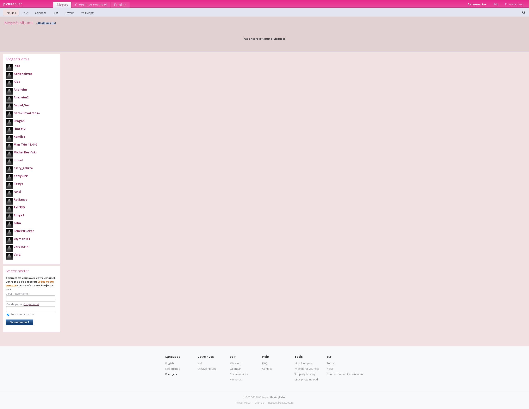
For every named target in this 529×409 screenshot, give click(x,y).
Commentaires (239, 374)
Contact (267, 369)
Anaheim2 (21, 97)
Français (171, 374)
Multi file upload (304, 363)
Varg (17, 254)
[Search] (523, 12)
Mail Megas (87, 13)
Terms (330, 363)
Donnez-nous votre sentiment (345, 374)
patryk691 (21, 176)
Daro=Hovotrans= (27, 113)
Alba (17, 82)
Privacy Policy (243, 402)
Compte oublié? (31, 304)
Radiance (20, 199)
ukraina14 (21, 247)
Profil (56, 13)
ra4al (17, 192)
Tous (25, 13)
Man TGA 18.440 (25, 144)
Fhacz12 (19, 129)
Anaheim (20, 89)
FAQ (264, 363)
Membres (236, 379)
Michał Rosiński (25, 152)
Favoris (70, 13)
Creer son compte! (91, 4)
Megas (62, 4)
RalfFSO (19, 207)
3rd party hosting (304, 374)
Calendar (40, 13)
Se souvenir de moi (22, 314)
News (330, 369)
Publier (120, 4)
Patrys (18, 184)
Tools (298, 357)
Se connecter (477, 4)
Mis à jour (236, 363)
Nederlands (172, 369)
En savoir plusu (514, 4)
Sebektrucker (24, 231)
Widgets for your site (306, 369)
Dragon (19, 121)
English (169, 363)
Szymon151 (22, 239)
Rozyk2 (19, 215)
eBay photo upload (306, 379)
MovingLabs (277, 397)
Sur (329, 357)
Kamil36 (19, 137)
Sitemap (259, 402)
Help (496, 4)
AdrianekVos (23, 74)
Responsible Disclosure (281, 402)
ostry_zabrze (23, 168)
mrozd (18, 160)
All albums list (46, 23)
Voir (233, 357)
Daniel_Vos (22, 105)
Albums (11, 13)
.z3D (17, 66)
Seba (17, 223)
